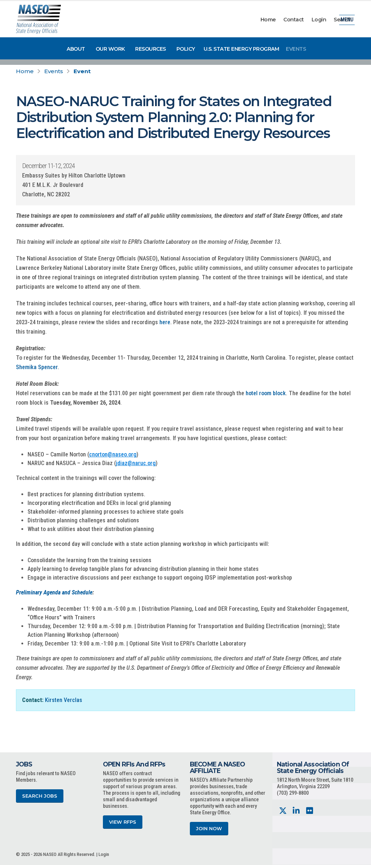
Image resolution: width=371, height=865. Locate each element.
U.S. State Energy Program (241, 49)
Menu (347, 20)
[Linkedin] (296, 811)
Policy (185, 49)
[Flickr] (310, 811)
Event (82, 71)
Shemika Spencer (37, 367)
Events (296, 49)
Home (268, 19)
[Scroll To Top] (358, 857)
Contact (293, 19)
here (164, 322)
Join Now (209, 828)
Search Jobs (39, 796)
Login (319, 19)
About (76, 49)
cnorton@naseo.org (113, 454)
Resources (150, 49)
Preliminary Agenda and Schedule (54, 592)
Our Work (110, 49)
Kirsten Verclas (63, 700)
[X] (283, 811)
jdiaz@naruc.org (136, 463)
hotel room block (266, 393)
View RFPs (122, 822)
